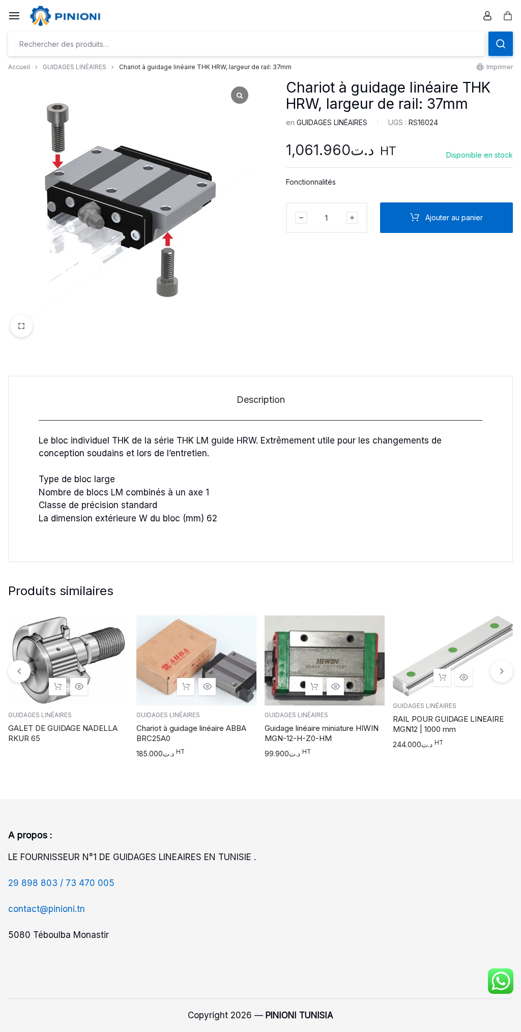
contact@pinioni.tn (46, 909)
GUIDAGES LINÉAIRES (74, 67)
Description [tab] (261, 399)
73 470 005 (90, 883)
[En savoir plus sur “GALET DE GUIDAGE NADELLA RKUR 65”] (57, 686)
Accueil (19, 67)
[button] (185, 686)
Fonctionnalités (311, 182)
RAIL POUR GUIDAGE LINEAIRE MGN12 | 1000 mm (448, 724)
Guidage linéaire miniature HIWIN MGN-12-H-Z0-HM (322, 733)
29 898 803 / (37, 883)
